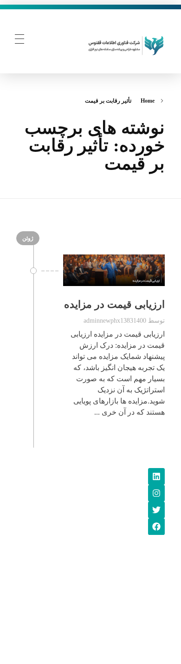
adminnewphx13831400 (115, 320)
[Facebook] (156, 526)
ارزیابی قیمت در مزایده (114, 304)
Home (148, 101)
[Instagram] (156, 493)
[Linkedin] (156, 476)
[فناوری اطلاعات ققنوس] (126, 44)
